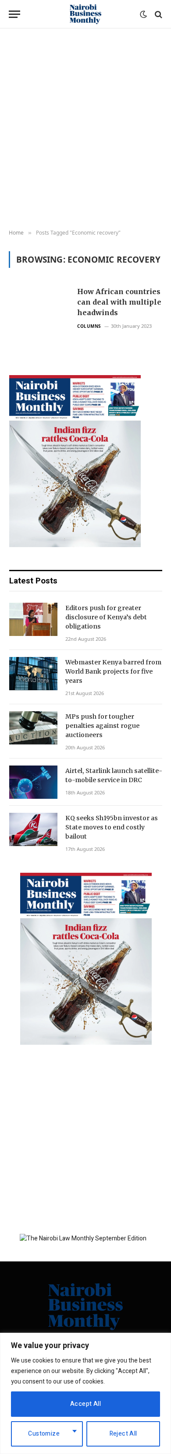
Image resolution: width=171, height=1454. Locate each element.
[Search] (157, 14)
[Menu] (14, 14)
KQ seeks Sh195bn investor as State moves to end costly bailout (111, 827)
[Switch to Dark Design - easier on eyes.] (143, 14)
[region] (85, 1393)
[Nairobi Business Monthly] (85, 14)
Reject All (123, 1433)
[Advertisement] (85, 129)
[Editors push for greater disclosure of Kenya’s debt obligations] (33, 619)
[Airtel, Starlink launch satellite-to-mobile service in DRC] (33, 782)
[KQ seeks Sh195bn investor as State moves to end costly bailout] (33, 829)
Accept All (85, 1403)
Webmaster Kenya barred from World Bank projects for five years (113, 671)
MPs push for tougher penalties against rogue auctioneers (102, 726)
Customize (44, 1433)
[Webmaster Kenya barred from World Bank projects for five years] (33, 673)
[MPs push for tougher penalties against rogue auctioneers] (33, 728)
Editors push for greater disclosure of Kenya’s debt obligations (106, 617)
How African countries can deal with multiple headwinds (119, 302)
